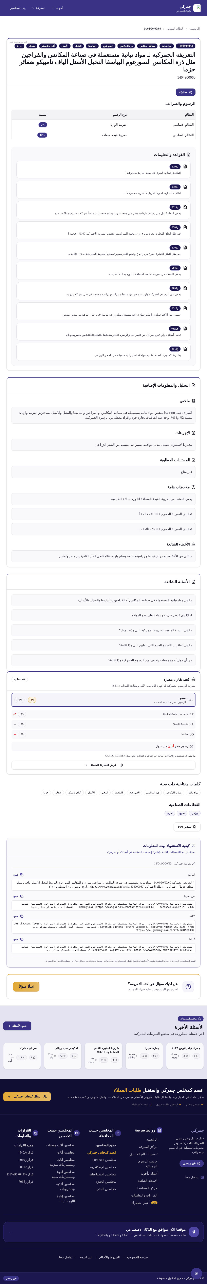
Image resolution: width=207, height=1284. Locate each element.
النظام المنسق (175, 28)
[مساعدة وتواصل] (196, 1273)
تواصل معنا (192, 1177)
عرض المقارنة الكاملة (103, 764)
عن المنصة (85, 1257)
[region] (103, 125)
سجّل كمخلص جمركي (27, 1096)
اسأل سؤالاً (26, 986)
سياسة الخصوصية (137, 1257)
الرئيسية (195, 28)
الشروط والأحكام (109, 1257)
